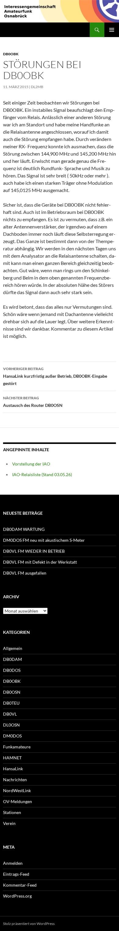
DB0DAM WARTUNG (24, 529)
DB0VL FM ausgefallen (24, 572)
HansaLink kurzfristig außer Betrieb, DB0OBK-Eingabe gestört (55, 376)
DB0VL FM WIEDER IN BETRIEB (34, 551)
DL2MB (37, 86)
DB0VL (10, 713)
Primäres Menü (111, 29)
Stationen (12, 812)
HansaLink (13, 768)
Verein (9, 823)
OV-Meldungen (17, 801)
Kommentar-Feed (20, 885)
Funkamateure (17, 746)
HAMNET (12, 757)
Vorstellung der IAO (31, 463)
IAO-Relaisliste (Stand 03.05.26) (42, 474)
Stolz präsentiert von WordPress (29, 923)
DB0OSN (11, 692)
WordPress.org (17, 895)
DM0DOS (12, 735)
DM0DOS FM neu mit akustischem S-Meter (44, 540)
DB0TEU (11, 703)
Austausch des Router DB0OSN (33, 402)
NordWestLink (17, 790)
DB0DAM (12, 659)
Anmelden (13, 863)
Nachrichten (15, 779)
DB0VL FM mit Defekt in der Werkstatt (40, 562)
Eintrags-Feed (16, 874)
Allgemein (12, 648)
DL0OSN (11, 724)
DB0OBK (11, 54)
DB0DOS (11, 670)
